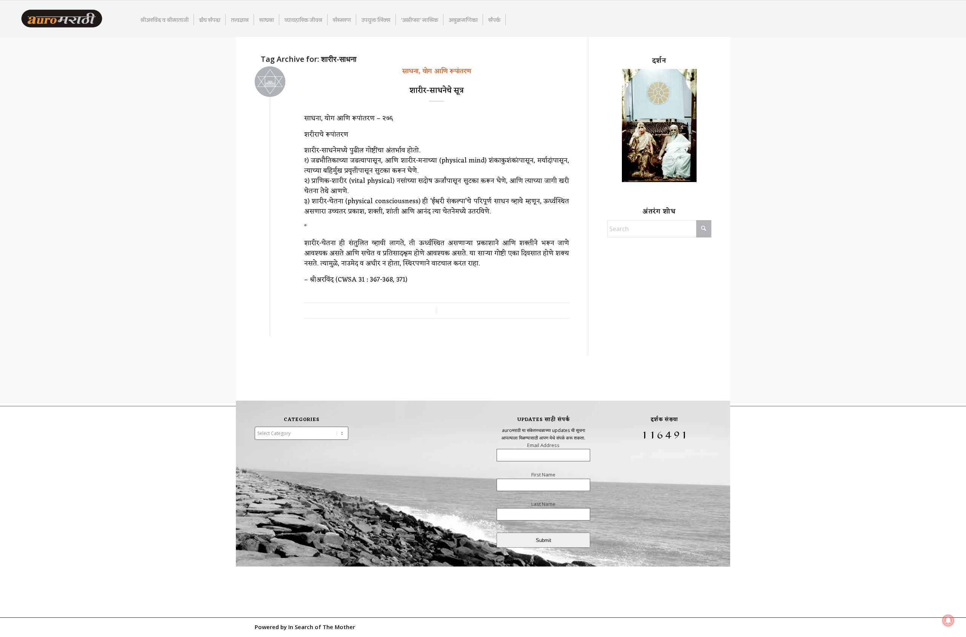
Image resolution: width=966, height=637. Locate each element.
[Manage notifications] (948, 620)
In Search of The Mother (321, 627)
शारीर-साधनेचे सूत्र (436, 91)
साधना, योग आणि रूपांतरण (436, 71)
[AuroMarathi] (61, 19)
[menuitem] (164, 19)
